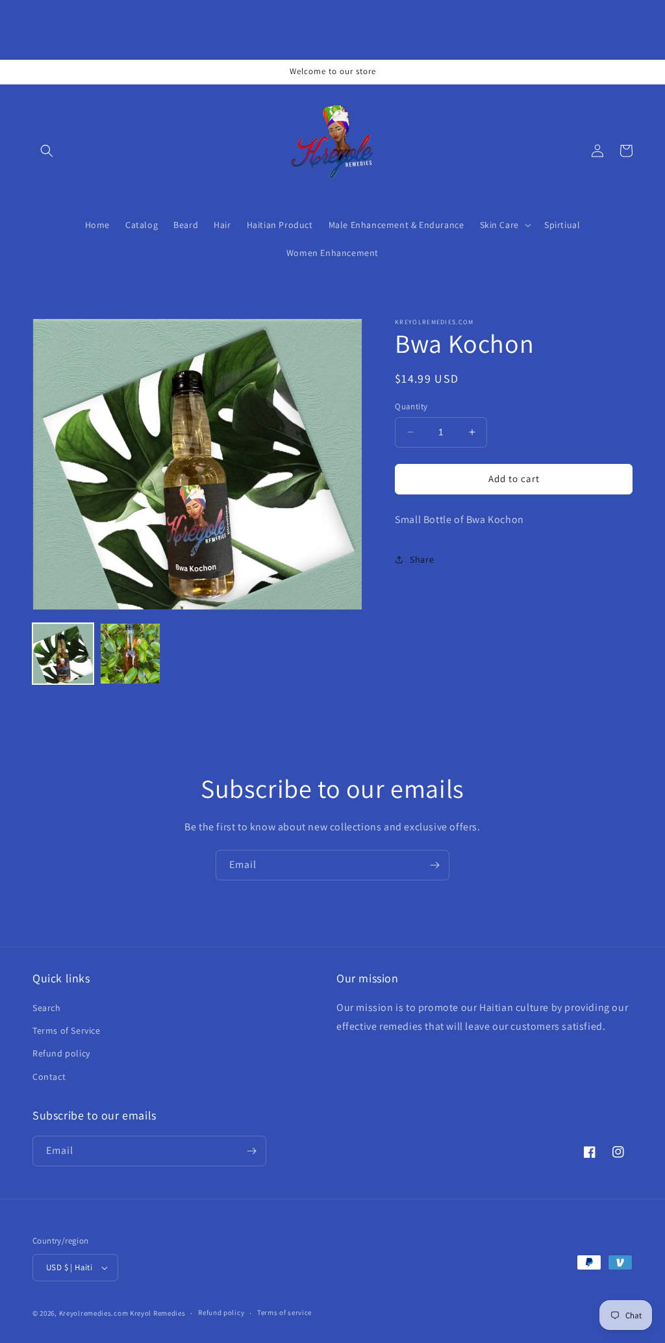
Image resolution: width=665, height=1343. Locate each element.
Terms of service (284, 1312)
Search (46, 1008)
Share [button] (422, 559)
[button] (46, 150)
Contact (49, 1076)
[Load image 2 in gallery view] (130, 653)
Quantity (411, 406)
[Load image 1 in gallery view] (63, 653)
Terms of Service (66, 1030)
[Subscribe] (434, 865)
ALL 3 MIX (153, 1312)
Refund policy (61, 1053)
